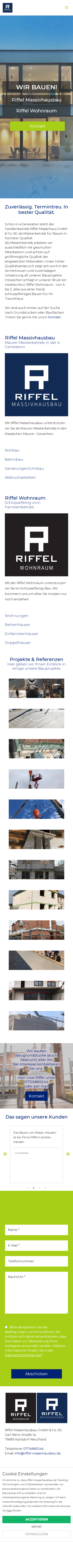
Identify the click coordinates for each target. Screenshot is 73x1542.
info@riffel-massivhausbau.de (38, 1453)
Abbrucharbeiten (20, 477)
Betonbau (14, 459)
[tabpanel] (36, 1154)
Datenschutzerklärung (23, 1355)
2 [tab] (34, 1188)
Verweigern (36, 1534)
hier (9, 1510)
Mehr (36, 1527)
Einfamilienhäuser (21, 634)
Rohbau (12, 450)
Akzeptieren (36, 1519)
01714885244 (33, 1449)
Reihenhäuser (17, 624)
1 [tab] (28, 1188)
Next (68, 1154)
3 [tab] (39, 1188)
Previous (5, 1154)
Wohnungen (16, 616)
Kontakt (37, 126)
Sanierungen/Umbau (24, 468)
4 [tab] (45, 1188)
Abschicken (36, 1374)
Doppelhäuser (18, 642)
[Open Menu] (66, 7)
